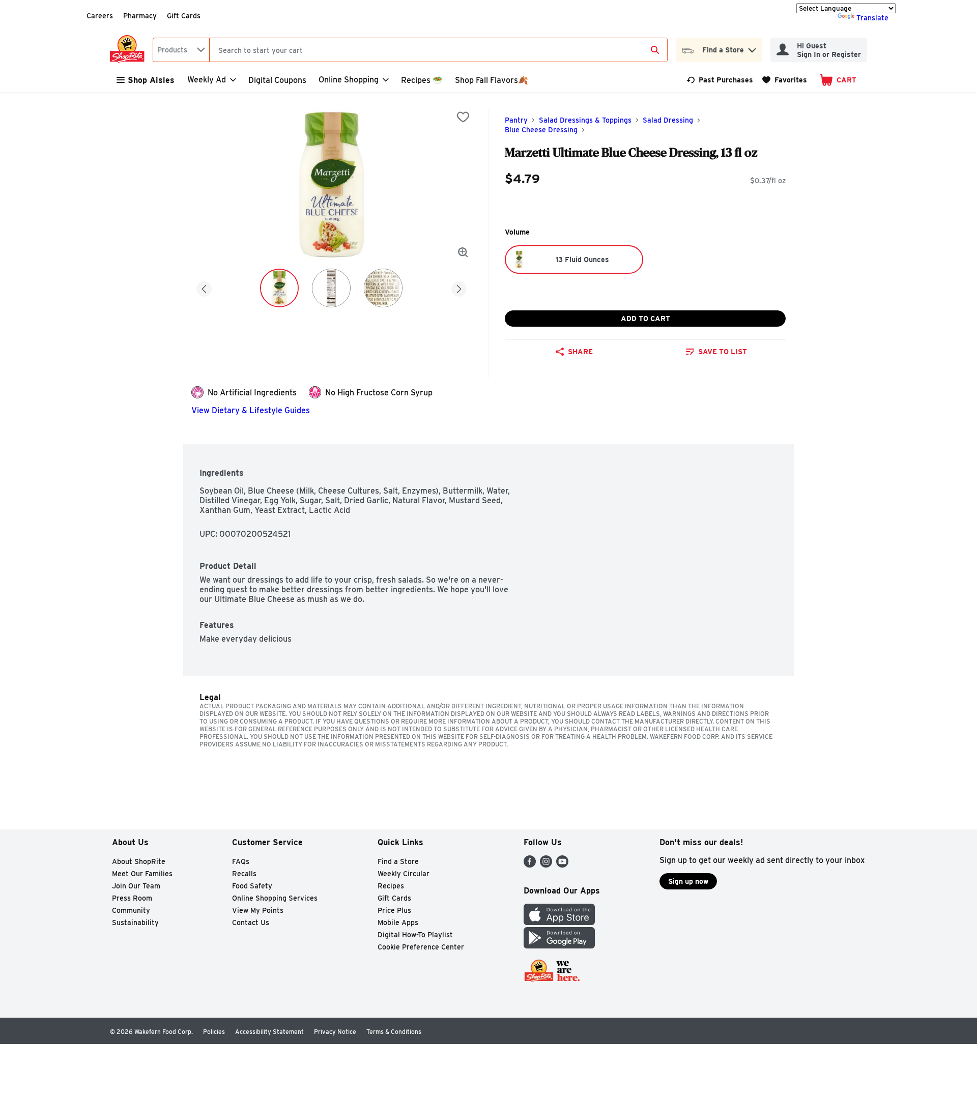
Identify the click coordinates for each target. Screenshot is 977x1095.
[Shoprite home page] (129, 50)
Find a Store (398, 861)
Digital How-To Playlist (415, 935)
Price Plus (394, 910)
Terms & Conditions (393, 1031)
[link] (720, 80)
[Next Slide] (459, 287)
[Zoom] (463, 252)
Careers (100, 16)
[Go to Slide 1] (279, 288)
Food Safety (252, 886)
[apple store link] (559, 922)
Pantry (516, 120)
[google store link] (559, 945)
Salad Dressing (668, 120)
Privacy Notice (335, 1031)
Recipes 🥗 (422, 80)
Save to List (722, 352)
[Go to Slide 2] (331, 288)
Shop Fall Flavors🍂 (491, 80)
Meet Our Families (142, 874)
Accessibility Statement (269, 1031)
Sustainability (135, 922)
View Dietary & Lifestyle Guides (250, 410)
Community (131, 910)
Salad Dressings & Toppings (585, 120)
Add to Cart (645, 318)
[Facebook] (530, 865)
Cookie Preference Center (421, 947)
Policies (214, 1031)
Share (580, 352)
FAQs (240, 861)
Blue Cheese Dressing (541, 130)
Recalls (244, 874)
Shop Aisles (151, 80)
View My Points (257, 910)
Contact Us (250, 922)
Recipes (391, 886)
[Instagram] (546, 865)
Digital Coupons (277, 80)
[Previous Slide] (204, 287)
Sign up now (688, 881)
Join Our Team (136, 886)
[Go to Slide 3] (383, 288)
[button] (752, 47)
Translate (872, 18)
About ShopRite (138, 861)
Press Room (132, 898)
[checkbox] (463, 117)
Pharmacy (140, 16)
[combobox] (181, 50)
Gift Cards (183, 16)
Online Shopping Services (275, 898)
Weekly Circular (403, 874)
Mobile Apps (398, 922)
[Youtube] (562, 865)
